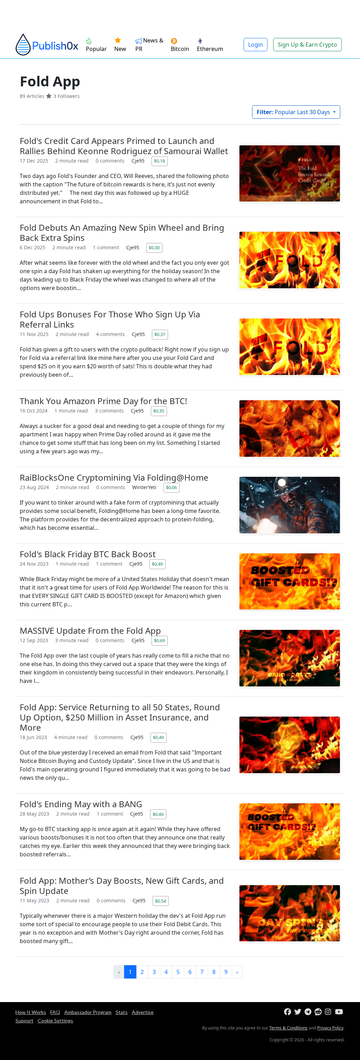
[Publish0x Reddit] (319, 1012)
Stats (122, 1012)
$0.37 (159, 334)
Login (255, 44)
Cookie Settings (55, 1020)
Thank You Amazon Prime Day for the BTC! (103, 401)
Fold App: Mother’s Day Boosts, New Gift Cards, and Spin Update (122, 885)
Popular (96, 49)
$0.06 (171, 487)
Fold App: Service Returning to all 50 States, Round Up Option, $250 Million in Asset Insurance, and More (120, 717)
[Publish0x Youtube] (339, 1012)
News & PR (149, 45)
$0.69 (159, 640)
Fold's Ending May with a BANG (81, 804)
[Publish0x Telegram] (309, 1012)
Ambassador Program (87, 1012)
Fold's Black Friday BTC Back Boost (88, 554)
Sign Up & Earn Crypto (307, 44)
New (120, 49)
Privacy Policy (330, 1028)
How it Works (30, 1012)
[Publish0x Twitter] (299, 1012)
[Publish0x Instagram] (329, 1012)
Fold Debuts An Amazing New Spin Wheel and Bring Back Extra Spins (122, 232)
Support (24, 1020)
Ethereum (210, 49)
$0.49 (157, 564)
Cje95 (138, 160)
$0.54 (160, 901)
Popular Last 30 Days (294, 112)
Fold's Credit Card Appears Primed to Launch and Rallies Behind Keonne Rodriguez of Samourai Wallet (124, 146)
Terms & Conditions (288, 1028)
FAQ (55, 1012)
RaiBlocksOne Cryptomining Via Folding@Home (114, 477)
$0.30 (154, 247)
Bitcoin (180, 49)
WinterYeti (145, 487)
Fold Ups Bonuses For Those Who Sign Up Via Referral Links (110, 319)
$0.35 (158, 411)
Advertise (143, 1012)
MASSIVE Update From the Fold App (90, 630)
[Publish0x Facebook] (288, 1012)
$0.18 (159, 161)
